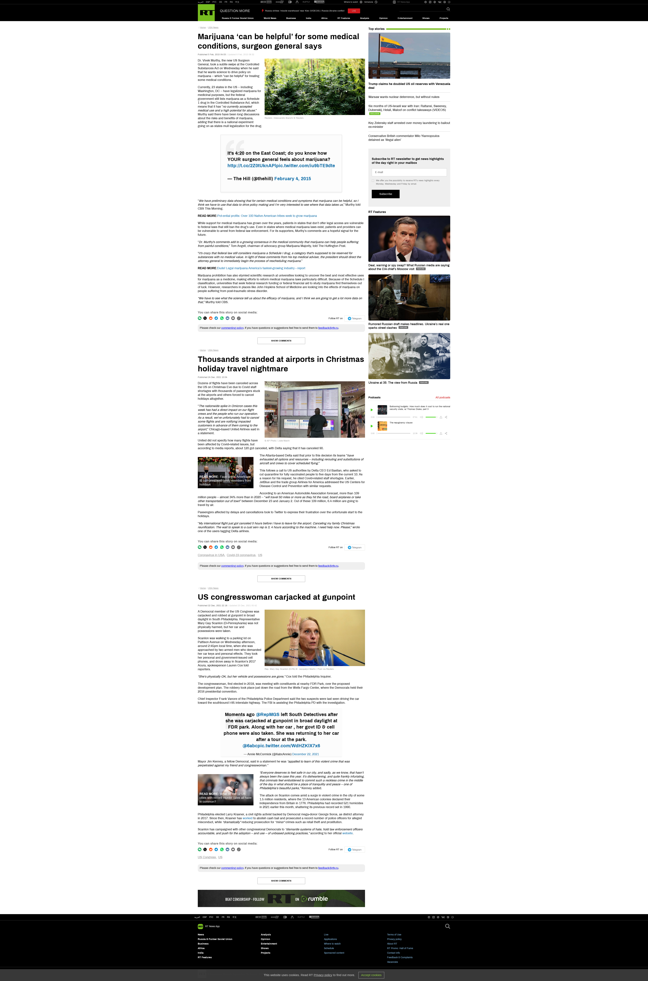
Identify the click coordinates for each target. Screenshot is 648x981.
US (260, 555)
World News (270, 18)
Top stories (376, 29)
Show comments (281, 341)
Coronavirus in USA (211, 555)
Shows (425, 18)
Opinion (383, 18)
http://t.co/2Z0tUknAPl (251, 165)
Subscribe (385, 194)
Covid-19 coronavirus (241, 555)
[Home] (206, 12)
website (347, 833)
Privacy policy (394, 939)
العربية (200, 2)
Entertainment (405, 18)
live (354, 11)
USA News (213, 27)
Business (291, 18)
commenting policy (232, 327)
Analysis (364, 18)
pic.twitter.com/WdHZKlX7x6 (289, 745)
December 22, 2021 (305, 754)
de (217, 917)
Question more (235, 11)
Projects (444, 18)
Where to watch (332, 943)
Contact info (393, 953)
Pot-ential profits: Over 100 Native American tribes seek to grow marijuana (267, 216)
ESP (208, 2)
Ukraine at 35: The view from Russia (393, 382)
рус (211, 917)
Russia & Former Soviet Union (238, 18)
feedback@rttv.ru (328, 327)
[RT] (266, 2)
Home (203, 27)
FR (226, 2)
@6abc (250, 745)
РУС (214, 2)
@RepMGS (267, 714)
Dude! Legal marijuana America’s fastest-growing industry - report (261, 268)
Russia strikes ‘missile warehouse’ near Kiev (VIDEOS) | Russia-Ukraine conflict (304, 11)
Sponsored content (334, 953)
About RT (392, 943)
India (308, 18)
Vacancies (392, 962)
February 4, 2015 (292, 178)
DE (220, 2)
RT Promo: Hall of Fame (400, 948)
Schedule (329, 948)
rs (228, 917)
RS (231, 2)
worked (247, 818)
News (201, 934)
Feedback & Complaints (400, 957)
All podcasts (443, 397)
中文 (237, 2)
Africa (324, 18)
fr (223, 917)
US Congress (207, 857)
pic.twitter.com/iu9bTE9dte (305, 165)
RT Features (344, 18)
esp (205, 917)
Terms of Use (394, 934)
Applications (330, 939)
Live (326, 934)
